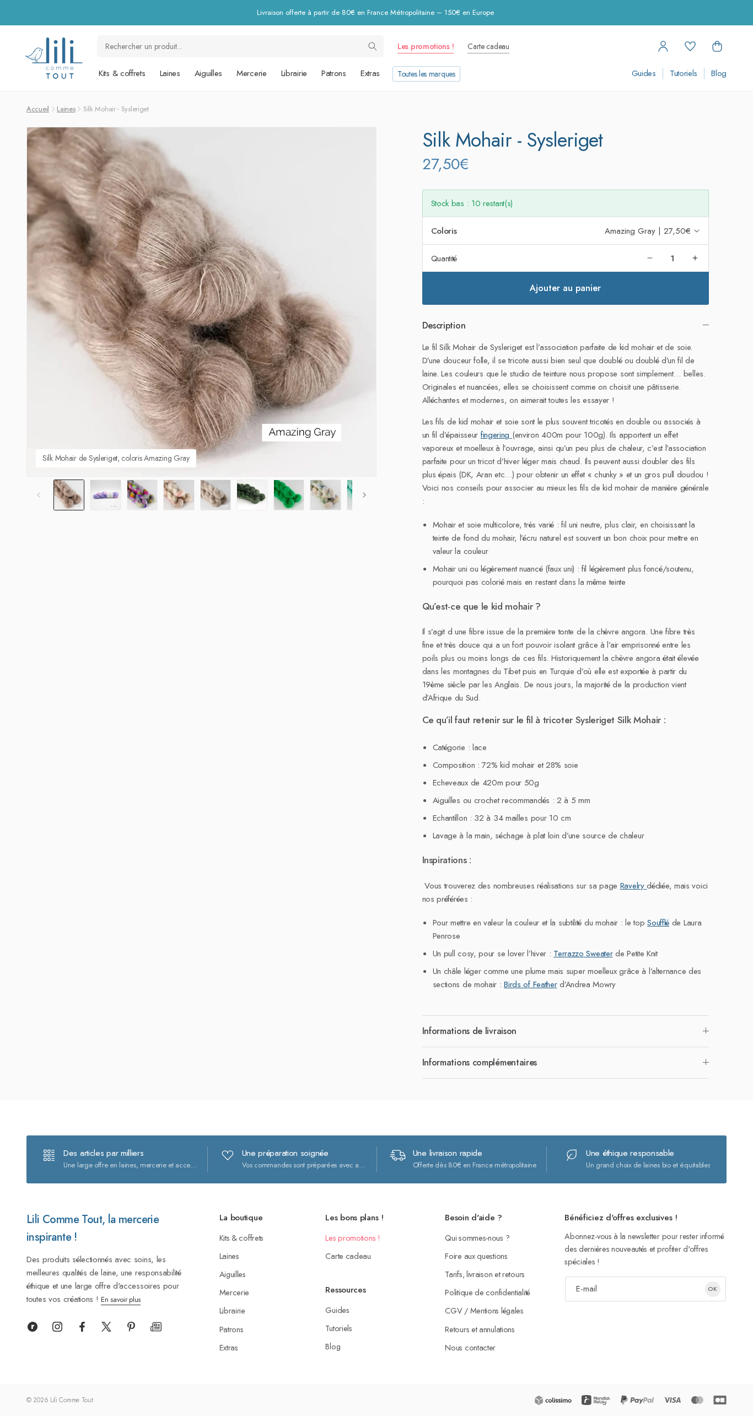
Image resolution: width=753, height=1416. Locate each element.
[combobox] (240, 46)
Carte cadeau (488, 46)
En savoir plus (121, 1299)
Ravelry (633, 886)
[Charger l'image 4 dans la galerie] (178, 495)
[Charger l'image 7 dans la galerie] (288, 495)
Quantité (444, 258)
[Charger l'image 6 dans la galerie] (251, 495)
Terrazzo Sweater (582, 953)
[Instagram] (57, 1327)
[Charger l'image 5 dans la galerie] (215, 495)
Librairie (294, 73)
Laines (170, 73)
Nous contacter (470, 1347)
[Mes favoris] (690, 46)
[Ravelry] (32, 1327)
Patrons (333, 73)
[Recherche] (373, 46)
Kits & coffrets (122, 73)
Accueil (37, 109)
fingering (496, 435)
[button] (717, 46)
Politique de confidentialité (487, 1292)
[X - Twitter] (106, 1327)
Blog (719, 73)
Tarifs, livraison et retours (485, 1274)
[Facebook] (82, 1327)
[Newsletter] (156, 1327)
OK (712, 1288)
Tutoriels (683, 73)
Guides (644, 73)
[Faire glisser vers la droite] (364, 495)
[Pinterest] (131, 1327)
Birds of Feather (530, 984)
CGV (453, 1310)
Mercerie (251, 73)
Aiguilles (208, 73)
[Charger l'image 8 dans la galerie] (325, 495)
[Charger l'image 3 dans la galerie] (142, 495)
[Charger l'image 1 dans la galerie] (68, 495)
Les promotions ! (425, 46)
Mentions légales (497, 1310)
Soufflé (658, 923)
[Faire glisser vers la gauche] (38, 495)
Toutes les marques (426, 73)
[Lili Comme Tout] (53, 58)
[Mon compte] (663, 46)
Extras (370, 73)
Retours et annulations (479, 1329)
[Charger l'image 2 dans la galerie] (105, 495)
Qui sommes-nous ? (477, 1237)
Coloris (444, 230)
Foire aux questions (476, 1256)
